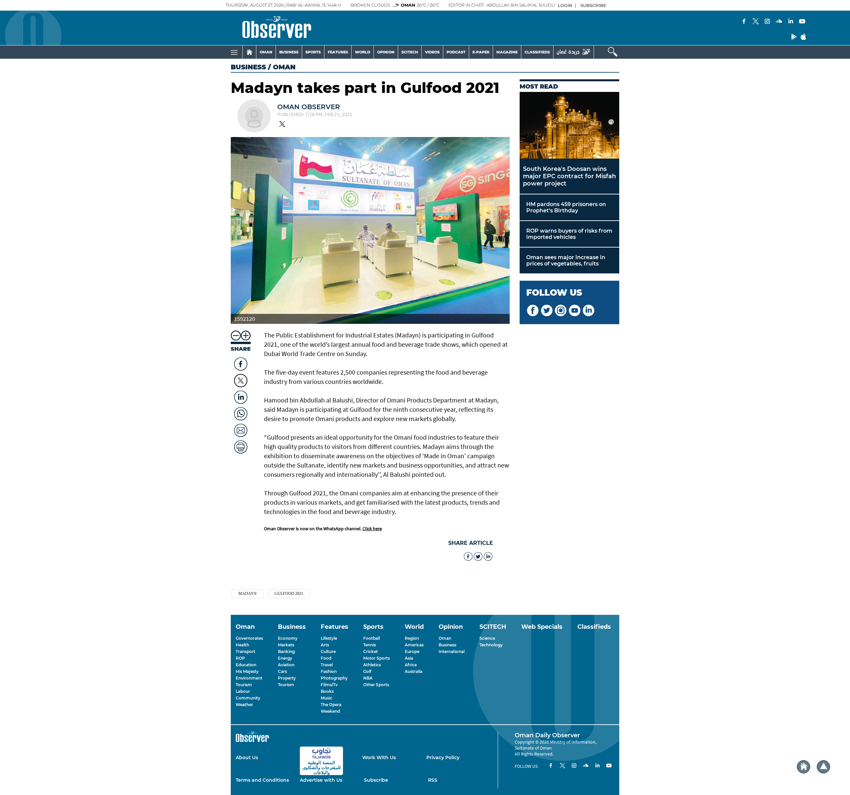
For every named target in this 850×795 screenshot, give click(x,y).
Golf (367, 671)
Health (242, 644)
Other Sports (376, 684)
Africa (411, 664)
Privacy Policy (443, 757)
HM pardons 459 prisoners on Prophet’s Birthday (566, 207)
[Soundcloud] (779, 22)
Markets (286, 644)
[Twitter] (755, 22)
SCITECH (409, 52)
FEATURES (338, 52)
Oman (445, 638)
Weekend (330, 711)
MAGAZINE (507, 52)
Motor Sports (376, 658)
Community (248, 697)
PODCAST (456, 52)
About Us (247, 757)
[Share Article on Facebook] (241, 362)
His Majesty (247, 671)
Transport (245, 651)
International (452, 651)
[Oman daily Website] (573, 51)
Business (248, 67)
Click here (372, 529)
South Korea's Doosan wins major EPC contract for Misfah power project (569, 176)
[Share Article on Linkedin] (241, 395)
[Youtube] (802, 22)
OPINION (385, 52)
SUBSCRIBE (593, 5)
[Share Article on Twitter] (241, 380)
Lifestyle (329, 638)
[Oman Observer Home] (803, 767)
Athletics (372, 664)
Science (487, 638)
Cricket (370, 651)
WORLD (362, 52)
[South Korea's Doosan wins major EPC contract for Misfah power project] (569, 125)
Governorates (249, 638)
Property (287, 678)
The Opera (331, 704)
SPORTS (313, 52)
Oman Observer (308, 107)
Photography (334, 678)
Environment (249, 678)
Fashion (329, 671)
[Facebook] (744, 22)
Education (246, 664)
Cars (282, 671)
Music (326, 697)
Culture (328, 651)
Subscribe (376, 780)
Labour (243, 691)
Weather (244, 704)
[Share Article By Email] (241, 428)
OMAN (266, 52)
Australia (413, 671)
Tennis (369, 644)
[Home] (249, 52)
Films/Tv (329, 684)
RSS (432, 780)
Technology (491, 644)
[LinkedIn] (790, 22)
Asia (409, 658)
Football (371, 638)
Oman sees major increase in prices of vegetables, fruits (565, 260)
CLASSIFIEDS (537, 52)
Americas (414, 644)
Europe (412, 651)
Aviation (286, 664)
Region (412, 638)
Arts (325, 644)
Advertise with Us (321, 780)
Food (326, 658)
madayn (247, 593)
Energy (285, 658)
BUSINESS (288, 52)
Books (327, 691)
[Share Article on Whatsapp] (241, 412)
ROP (240, 658)
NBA (368, 678)
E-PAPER (480, 52)
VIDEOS (432, 52)
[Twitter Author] (282, 124)
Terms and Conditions (262, 780)
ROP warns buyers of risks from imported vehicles (569, 234)
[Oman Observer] (268, 28)
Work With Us (379, 757)
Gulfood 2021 (289, 593)
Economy (288, 638)
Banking (286, 651)
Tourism (244, 684)
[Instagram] (767, 22)
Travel (327, 664)
